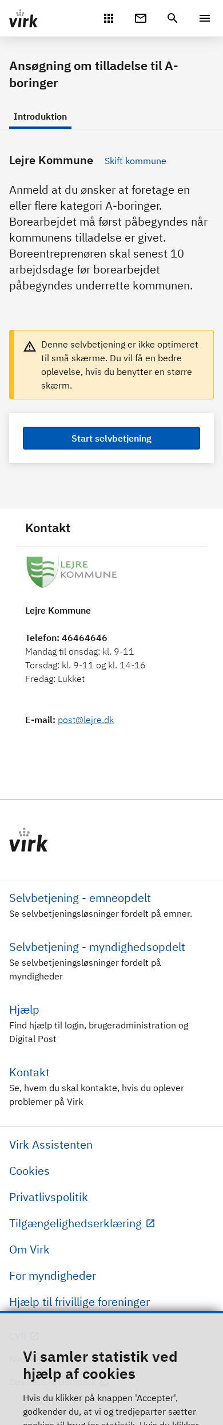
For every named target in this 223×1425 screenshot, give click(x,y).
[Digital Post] (141, 17)
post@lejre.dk (86, 719)
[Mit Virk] (109, 17)
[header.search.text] (173, 17)
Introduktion (40, 116)
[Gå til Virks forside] (111, 839)
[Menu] (205, 18)
